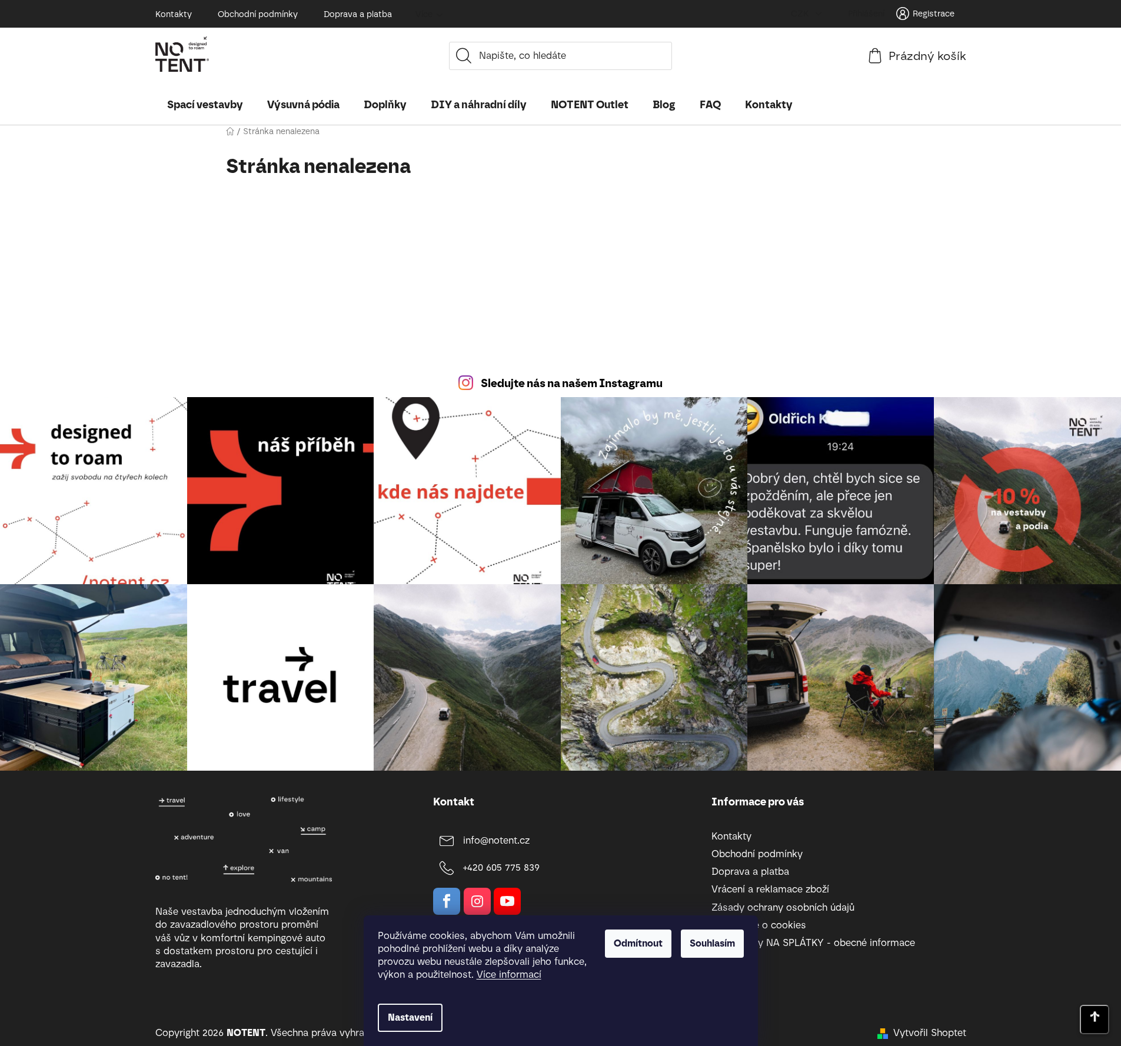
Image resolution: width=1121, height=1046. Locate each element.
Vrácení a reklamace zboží (770, 889)
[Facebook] (446, 901)
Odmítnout (638, 943)
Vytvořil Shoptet (929, 1032)
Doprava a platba (358, 14)
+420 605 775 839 (501, 867)
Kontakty (173, 14)
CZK (801, 14)
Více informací (509, 974)
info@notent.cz (496, 840)
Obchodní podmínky (258, 14)
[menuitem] (205, 105)
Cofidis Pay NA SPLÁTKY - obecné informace (813, 942)
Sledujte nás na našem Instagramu (572, 383)
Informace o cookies (758, 925)
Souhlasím (712, 943)
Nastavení (410, 1017)
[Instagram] (477, 901)
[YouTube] (507, 901)
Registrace (933, 14)
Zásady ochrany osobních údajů (782, 907)
